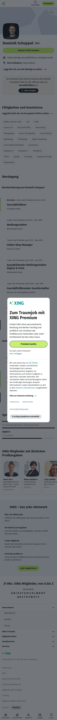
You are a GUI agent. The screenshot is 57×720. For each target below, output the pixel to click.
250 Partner (33, 363)
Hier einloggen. (16, 354)
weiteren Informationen (25, 388)
